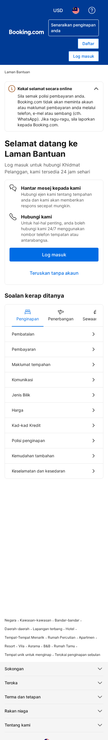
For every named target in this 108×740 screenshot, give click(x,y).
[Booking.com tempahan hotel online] (26, 32)
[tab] (27, 315)
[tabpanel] (54, 403)
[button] (54, 88)
